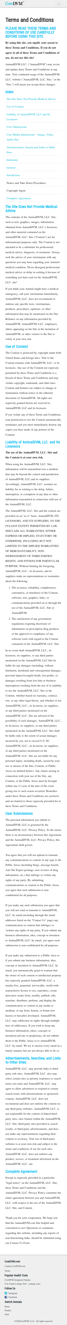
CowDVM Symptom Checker (18, 1279)
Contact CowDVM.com (15, 1266)
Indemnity (12, 160)
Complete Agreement (19, 198)
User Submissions (17, 127)
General (11, 167)
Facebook (12, 1297)
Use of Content (15, 106)
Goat (7, 1314)
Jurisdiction (13, 175)
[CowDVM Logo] (15, 3)
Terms (7, 1270)
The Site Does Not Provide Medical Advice (31, 99)
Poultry (8, 1310)
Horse (7, 1306)
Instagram (12, 1293)
